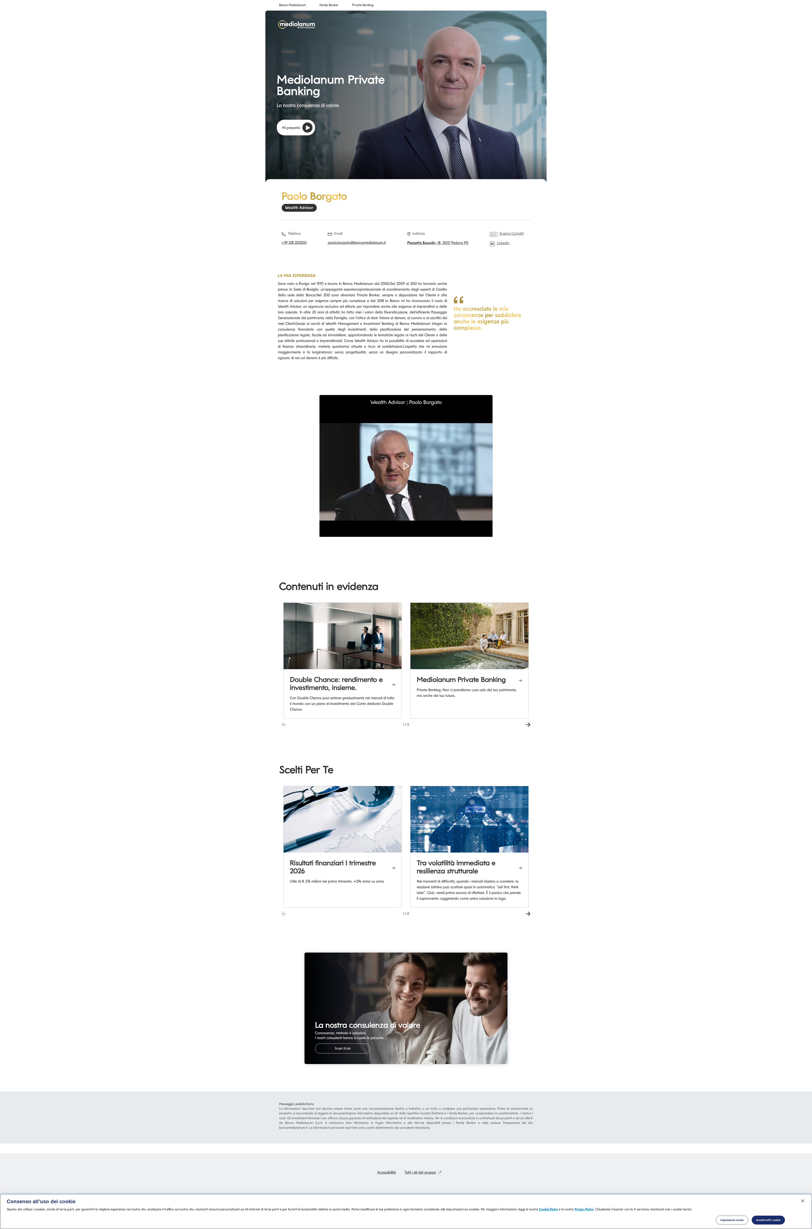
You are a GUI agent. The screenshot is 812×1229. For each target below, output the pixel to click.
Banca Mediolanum (292, 5)
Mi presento (291, 127)
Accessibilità (386, 1172)
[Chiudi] (802, 1201)
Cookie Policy (548, 1209)
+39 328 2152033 (294, 242)
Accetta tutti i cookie (768, 1220)
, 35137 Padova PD (437, 242)
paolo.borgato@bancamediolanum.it (357, 242)
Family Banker (329, 5)
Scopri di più (343, 1048)
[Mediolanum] (296, 24)
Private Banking (363, 5)
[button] (406, 472)
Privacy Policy (584, 1209)
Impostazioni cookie (731, 1220)
